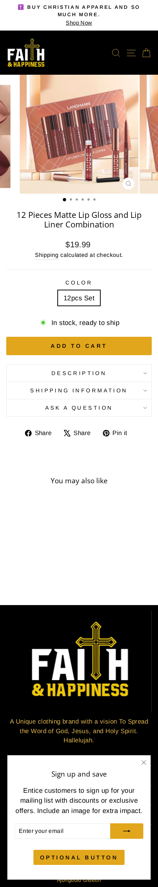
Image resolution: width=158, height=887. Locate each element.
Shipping (47, 255)
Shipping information (79, 390)
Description (79, 373)
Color (79, 283)
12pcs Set (79, 298)
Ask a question (79, 408)
